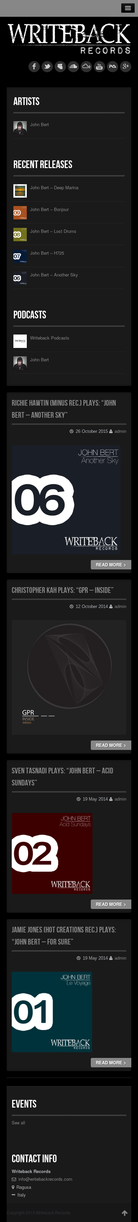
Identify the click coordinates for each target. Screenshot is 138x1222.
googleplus (125, 66)
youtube (99, 66)
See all (18, 1122)
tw (47, 66)
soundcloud (73, 66)
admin (120, 431)
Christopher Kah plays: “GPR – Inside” (63, 590)
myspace (60, 66)
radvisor (112, 66)
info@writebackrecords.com (45, 1179)
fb (34, 66)
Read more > (111, 564)
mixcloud (86, 66)
